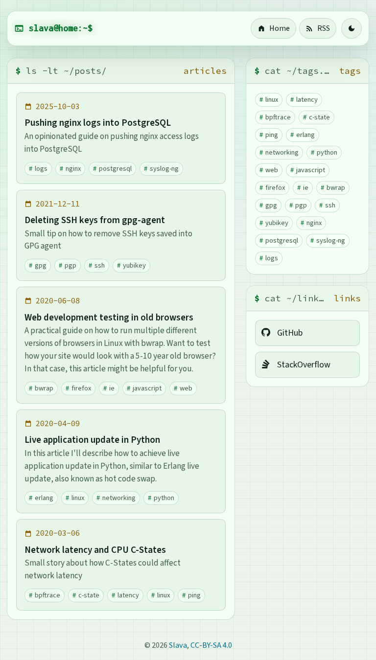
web (186, 388)
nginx (73, 168)
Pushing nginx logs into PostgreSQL (97, 123)
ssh (99, 265)
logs (41, 168)
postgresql (115, 168)
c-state (88, 595)
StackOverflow (303, 365)
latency (128, 595)
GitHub (290, 333)
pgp (70, 265)
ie (112, 388)
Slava (178, 645)
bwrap (44, 388)
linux (77, 498)
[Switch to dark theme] (351, 28)
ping (194, 595)
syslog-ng (164, 168)
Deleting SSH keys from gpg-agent (94, 220)
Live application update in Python (92, 440)
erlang (44, 498)
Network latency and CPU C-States (95, 550)
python (164, 498)
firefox (81, 388)
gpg (41, 265)
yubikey (134, 265)
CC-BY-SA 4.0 (211, 645)
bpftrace (47, 595)
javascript (147, 388)
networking (119, 498)
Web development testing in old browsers (108, 317)
